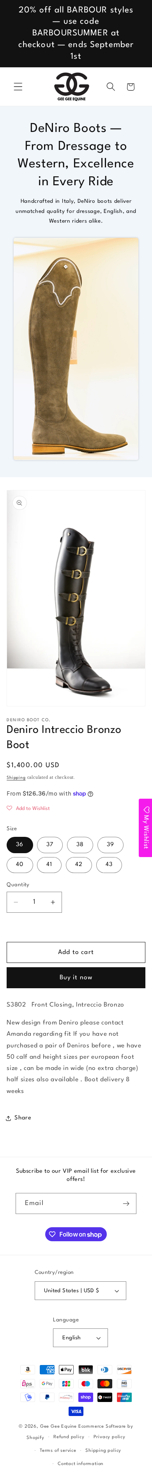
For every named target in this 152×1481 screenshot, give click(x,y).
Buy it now (76, 978)
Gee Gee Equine (58, 1426)
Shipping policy (103, 1450)
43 (109, 865)
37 (49, 845)
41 (49, 865)
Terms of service (58, 1450)
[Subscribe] (126, 1203)
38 (80, 845)
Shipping (16, 778)
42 (79, 865)
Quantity (18, 884)
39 (110, 845)
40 (19, 865)
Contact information (80, 1464)
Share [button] (22, 1118)
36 (19, 845)
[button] (18, 87)
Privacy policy (109, 1437)
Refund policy (68, 1437)
